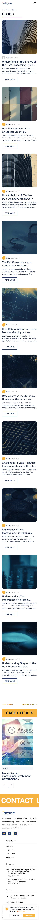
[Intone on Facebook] (9, 833)
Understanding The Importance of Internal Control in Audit (15, 599)
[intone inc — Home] (7, 3)
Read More (10, 79)
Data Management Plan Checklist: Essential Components (15, 131)
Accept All (28, 915)
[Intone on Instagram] (15, 833)
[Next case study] (11, 785)
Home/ (4, 10)
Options (16, 915)
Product (11, 857)
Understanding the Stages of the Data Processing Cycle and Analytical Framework (19, 65)
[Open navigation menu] (35, 3)
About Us (11, 850)
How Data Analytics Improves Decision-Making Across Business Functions (19, 332)
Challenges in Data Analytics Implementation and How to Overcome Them (18, 466)
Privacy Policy (20, 911)
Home (10, 846)
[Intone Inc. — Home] (19, 813)
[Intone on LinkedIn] (4, 833)
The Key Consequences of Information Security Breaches (17, 265)
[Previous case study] (4, 785)
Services (11, 854)
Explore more (28, 704)
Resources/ (9, 10)
